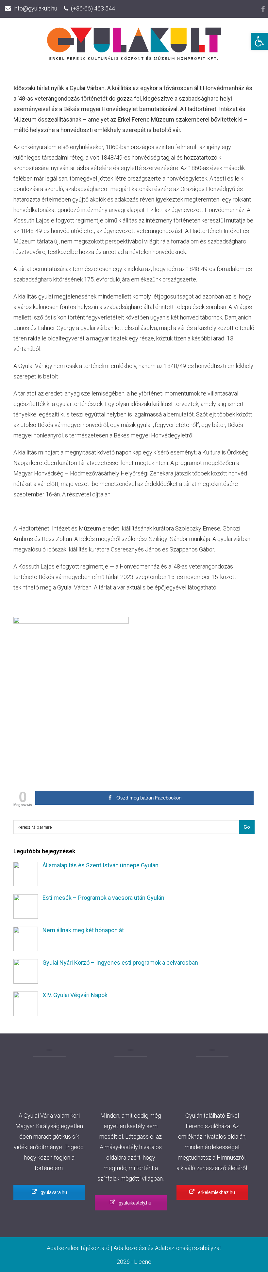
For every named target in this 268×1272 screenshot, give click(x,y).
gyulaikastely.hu (134, 1202)
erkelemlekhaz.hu (216, 1192)
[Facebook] (263, 9)
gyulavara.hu (53, 1192)
